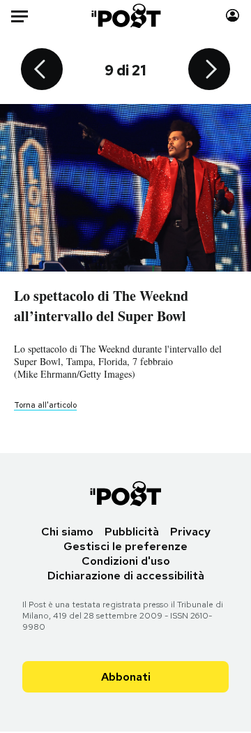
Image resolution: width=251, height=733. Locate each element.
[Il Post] (126, 15)
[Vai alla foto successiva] (209, 70)
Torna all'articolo (45, 405)
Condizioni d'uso (126, 561)
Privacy (190, 531)
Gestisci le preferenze (125, 546)
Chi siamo (67, 531)
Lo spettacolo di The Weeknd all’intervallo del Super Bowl (101, 306)
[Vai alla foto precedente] (42, 70)
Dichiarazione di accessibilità (125, 575)
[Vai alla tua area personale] (232, 15)
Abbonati (126, 676)
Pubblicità (132, 531)
